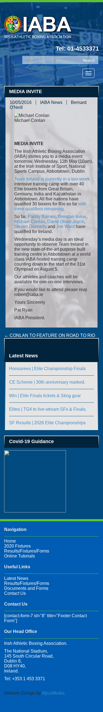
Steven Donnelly (30, 226)
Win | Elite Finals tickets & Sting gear (45, 395)
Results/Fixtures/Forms (26, 551)
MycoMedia (53, 693)
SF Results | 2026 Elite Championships (47, 422)
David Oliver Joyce (65, 221)
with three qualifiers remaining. (50, 206)
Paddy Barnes (41, 216)
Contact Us (15, 593)
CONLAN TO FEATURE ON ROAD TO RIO (49, 335)
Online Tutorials (19, 556)
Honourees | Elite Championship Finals (47, 368)
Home (10, 541)
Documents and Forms (26, 588)
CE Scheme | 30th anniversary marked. (47, 382)
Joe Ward (65, 226)
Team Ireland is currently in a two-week (52, 179)
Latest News (16, 578)
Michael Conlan (29, 221)
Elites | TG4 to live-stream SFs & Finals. (48, 409)
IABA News (51, 102)
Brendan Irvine (72, 216)
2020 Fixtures (17, 546)
